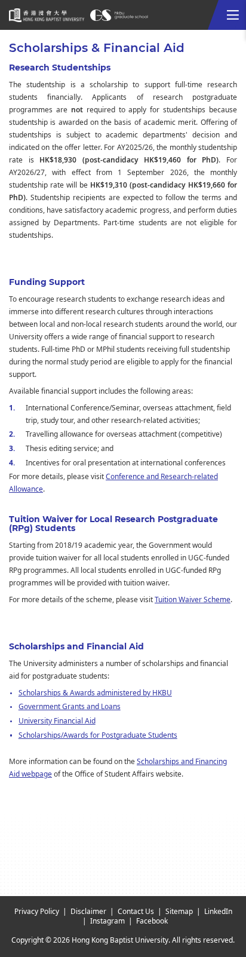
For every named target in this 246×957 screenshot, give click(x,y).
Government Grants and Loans (70, 706)
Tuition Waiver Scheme (192, 599)
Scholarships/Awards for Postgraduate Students (98, 735)
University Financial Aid (57, 721)
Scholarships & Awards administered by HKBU (95, 693)
